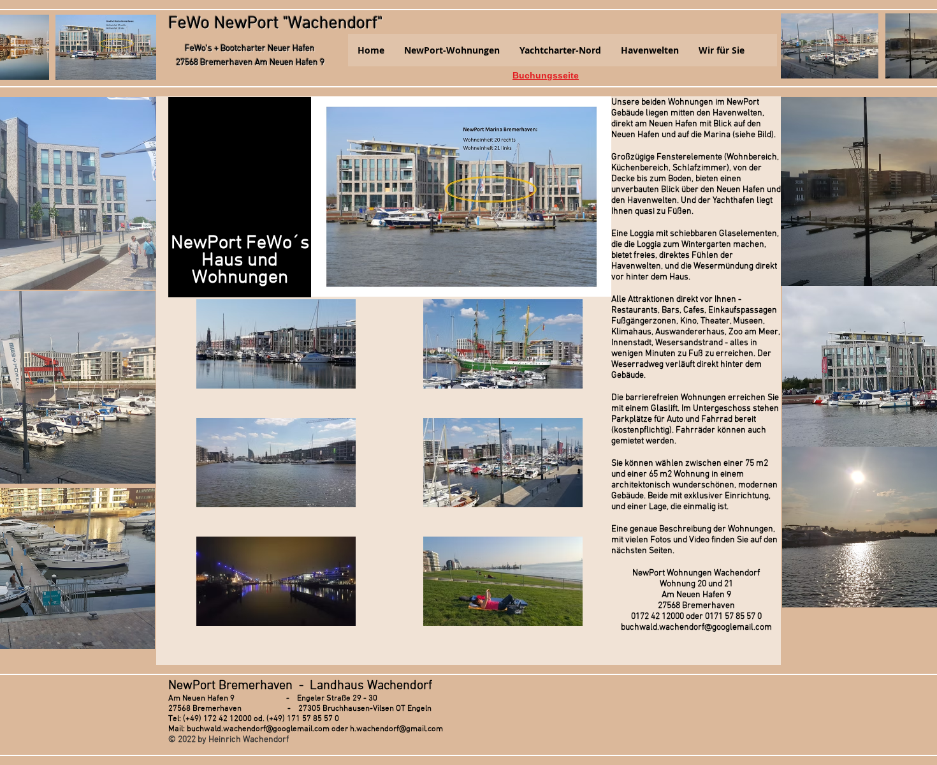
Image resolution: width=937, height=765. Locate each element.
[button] (451, 50)
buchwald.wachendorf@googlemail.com (696, 627)
